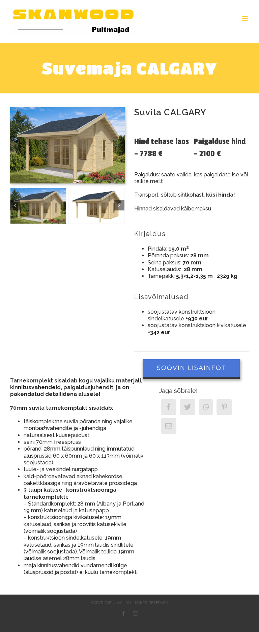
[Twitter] (187, 407)
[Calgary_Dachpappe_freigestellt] (96, 206)
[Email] (168, 426)
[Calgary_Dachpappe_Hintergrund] (67, 109)
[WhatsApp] (206, 407)
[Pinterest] (224, 407)
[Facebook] (168, 407)
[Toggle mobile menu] (245, 18)
